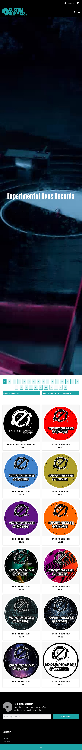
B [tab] (9, 381)
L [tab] (57, 381)
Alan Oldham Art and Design (56, 393)
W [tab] (46, 387)
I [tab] (43, 381)
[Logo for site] (14, 11)
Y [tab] (56, 387)
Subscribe (66, 717)
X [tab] (51, 387)
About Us (7, 742)
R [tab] (21, 387)
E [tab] (24, 381)
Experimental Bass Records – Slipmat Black (21, 444)
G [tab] (33, 381)
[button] (74, 11)
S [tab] (26, 387)
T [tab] (30, 387)
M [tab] (62, 381)
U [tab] (36, 387)
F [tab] (29, 381)
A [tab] (4, 381)
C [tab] (14, 381)
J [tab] (47, 381)
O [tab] (72, 381)
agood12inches (11, 393)
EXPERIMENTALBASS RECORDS (61, 444)
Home (5, 738)
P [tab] (77, 381)
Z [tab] (60, 387)
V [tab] (40, 387)
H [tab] (39, 381)
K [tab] (52, 381)
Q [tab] (16, 387)
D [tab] (19, 381)
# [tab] (65, 387)
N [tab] (67, 381)
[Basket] (78, 3)
